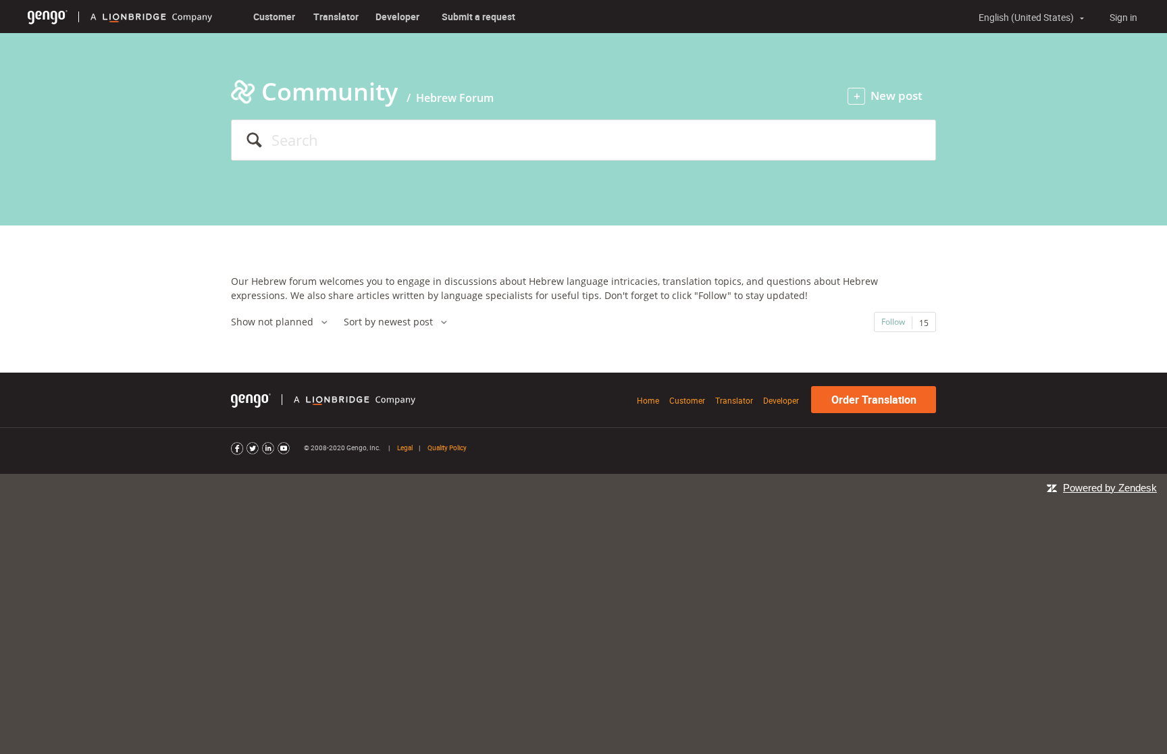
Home (648, 400)
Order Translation (873, 399)
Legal (405, 447)
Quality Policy (447, 447)
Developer (397, 16)
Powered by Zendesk (1110, 487)
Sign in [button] (1123, 17)
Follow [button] (893, 321)
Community (329, 91)
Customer (274, 16)
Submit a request (478, 16)
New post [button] (897, 95)
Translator (336, 16)
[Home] (48, 16)
